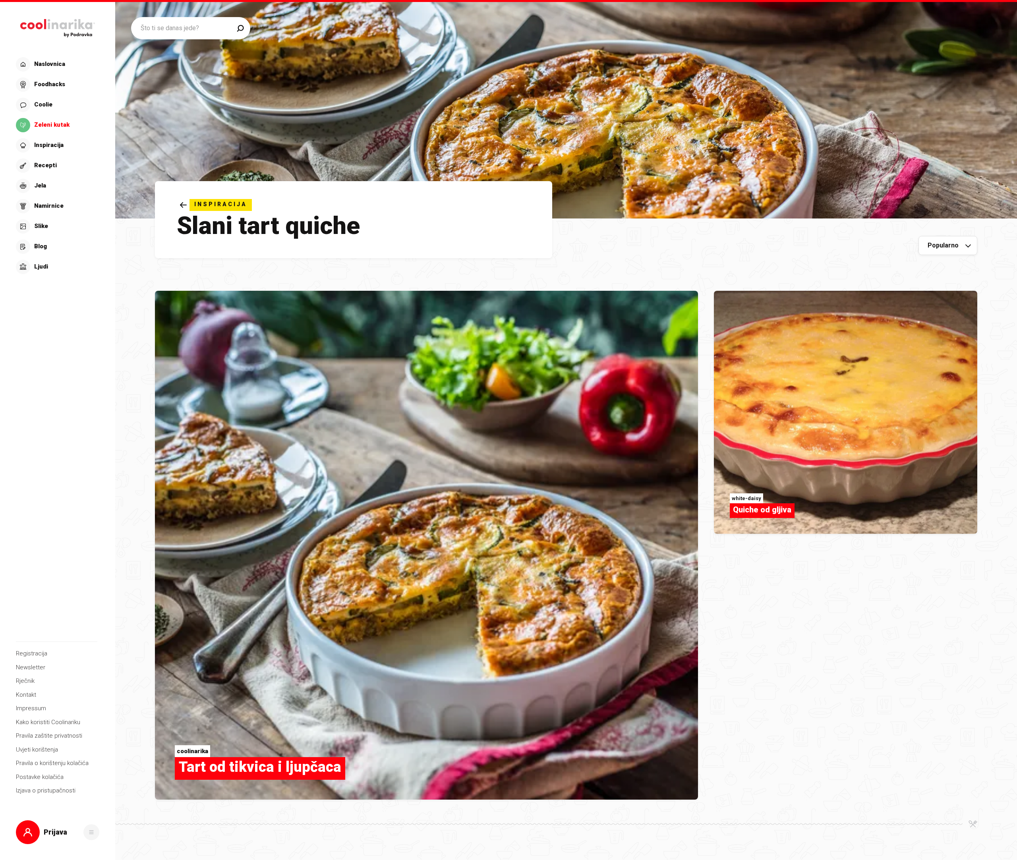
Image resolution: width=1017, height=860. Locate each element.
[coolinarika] (57, 26)
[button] (56, 165)
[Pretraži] (240, 28)
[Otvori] (91, 832)
